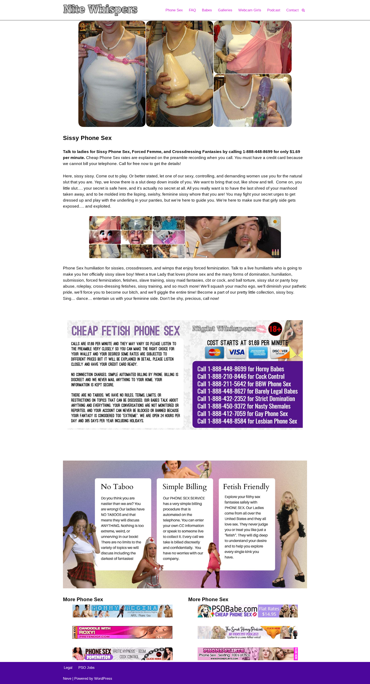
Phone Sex (174, 10)
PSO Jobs (86, 668)
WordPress (103, 679)
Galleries (225, 10)
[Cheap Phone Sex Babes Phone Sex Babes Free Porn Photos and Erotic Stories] (100, 10)
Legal (68, 668)
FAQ (192, 10)
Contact (292, 10)
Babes (207, 10)
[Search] (303, 10)
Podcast (273, 10)
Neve (67, 679)
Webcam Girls (249, 10)
